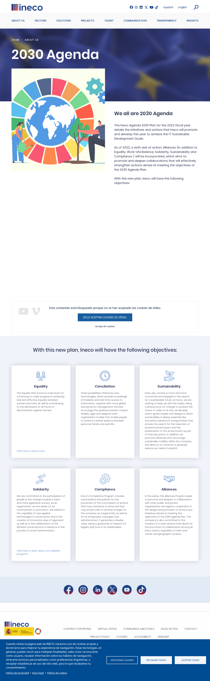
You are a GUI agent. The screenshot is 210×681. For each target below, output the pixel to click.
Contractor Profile (77, 629)
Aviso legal (38, 672)
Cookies (121, 637)
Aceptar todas (190, 660)
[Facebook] (131, 7)
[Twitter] (146, 7)
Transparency (167, 21)
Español (168, 7)
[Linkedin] (141, 7)
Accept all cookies (105, 326)
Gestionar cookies (122, 660)
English (182, 7)
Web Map (163, 637)
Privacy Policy (100, 637)
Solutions (63, 21)
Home (15, 40)
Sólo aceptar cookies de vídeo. (105, 317)
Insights (193, 21)
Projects (87, 21)
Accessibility (142, 637)
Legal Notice (169, 629)
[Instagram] (136, 7)
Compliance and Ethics (138, 629)
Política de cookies (57, 672)
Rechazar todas (156, 660)
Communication (135, 21)
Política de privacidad (17, 672)
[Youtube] (151, 7)
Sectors (40, 21)
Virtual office (107, 629)
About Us (18, 21)
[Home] (27, 6)
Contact (191, 629)
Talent (109, 21)
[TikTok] (156, 7)
